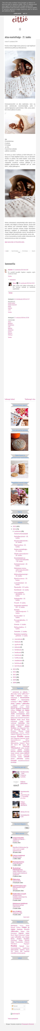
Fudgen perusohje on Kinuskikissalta (13, 242)
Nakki (18, 728)
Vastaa (10, 276)
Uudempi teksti (9, 399)
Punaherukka (14, 733)
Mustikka (13, 728)
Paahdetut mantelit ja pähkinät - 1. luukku (21, 635)
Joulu (13, 714)
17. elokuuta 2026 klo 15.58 (21, 317)
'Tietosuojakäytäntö (13, 1018)
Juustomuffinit (17, 881)
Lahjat (21, 721)
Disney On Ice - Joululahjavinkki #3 (24, 814)
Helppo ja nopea (22, 710)
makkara (19, 751)
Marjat (13, 726)
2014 (14, 529)
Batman (10, 328)
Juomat (18, 715)
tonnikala (13, 762)
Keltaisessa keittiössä (20, 903)
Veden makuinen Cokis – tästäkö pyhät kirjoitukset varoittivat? (20, 873)
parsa (22, 753)
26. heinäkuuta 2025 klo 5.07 (22, 299)
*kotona (27, 705)
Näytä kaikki (26, 917)
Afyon (9, 321)
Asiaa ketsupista (17, 863)
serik (9, 310)
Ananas (21, 707)
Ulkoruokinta (14, 743)
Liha (28, 723)
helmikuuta (18, 663)
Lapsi (27, 721)
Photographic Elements (28, 1024)
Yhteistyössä (15, 748)
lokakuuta (18, 642)
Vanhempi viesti (30, 399)
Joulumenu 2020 (17, 913)
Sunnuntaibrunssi (15, 740)
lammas (13, 751)
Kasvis (13, 719)
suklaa (27, 758)
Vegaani (13, 746)
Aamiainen (14, 707)
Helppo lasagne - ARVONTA (23, 803)
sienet (12, 758)
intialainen (13, 749)
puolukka (26, 755)
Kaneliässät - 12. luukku (21, 590)
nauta (12, 753)
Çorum (10, 331)
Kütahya (10, 335)
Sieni (12, 738)
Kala (16, 717)
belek (9, 306)
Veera (14, 283)
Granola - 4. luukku (20, 624)
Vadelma (22, 743)
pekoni (26, 753)
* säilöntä (14, 705)
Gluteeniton (25, 708)
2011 (14, 674)
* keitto (25, 695)
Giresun (10, 333)
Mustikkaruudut (17, 857)
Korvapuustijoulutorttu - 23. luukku (21, 541)
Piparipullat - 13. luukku (21, 587)
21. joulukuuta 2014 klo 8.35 (20, 269)
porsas (19, 755)
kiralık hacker (11, 303)
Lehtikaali (13, 723)
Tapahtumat (26, 741)
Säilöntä (13, 741)
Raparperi (13, 736)
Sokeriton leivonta (19, 738)
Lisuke (13, 725)
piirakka (13, 755)
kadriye (10, 308)
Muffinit (27, 726)
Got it (25, 13)
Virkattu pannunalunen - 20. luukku (21, 554)
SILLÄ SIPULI (17, 911)
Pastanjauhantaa (18, 862)
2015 (14, 526)
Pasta (23, 729)
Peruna (21, 731)
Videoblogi (26, 746)
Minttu (20, 726)
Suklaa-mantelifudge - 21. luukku (21, 550)
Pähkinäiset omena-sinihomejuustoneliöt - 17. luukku (21, 569)
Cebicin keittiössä (19, 855)
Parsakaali (17, 729)
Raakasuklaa (26, 734)
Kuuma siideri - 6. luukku (19, 616)
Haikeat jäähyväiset (23, 782)
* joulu (19, 694)
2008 (14, 682)
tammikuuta (18, 666)
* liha (19, 701)
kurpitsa (26, 750)
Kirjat (27, 719)
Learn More (17, 13)
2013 (14, 669)
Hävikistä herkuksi (17, 712)
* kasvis (18, 696)
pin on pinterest (25, 250)
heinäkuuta (18, 650)
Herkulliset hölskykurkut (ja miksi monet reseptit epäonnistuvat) (20, 849)
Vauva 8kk (17, 744)
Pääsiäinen (19, 734)
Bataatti (13, 708)
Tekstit (15, 1006)
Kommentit (16, 1009)
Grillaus (13, 710)
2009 (14, 680)
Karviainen (26, 717)
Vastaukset (13, 279)
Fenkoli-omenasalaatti (21, 533)
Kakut (12, 717)
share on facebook (15, 250)
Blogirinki (18, 708)
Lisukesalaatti (20, 725)
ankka (22, 748)
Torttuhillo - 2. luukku (20, 631)
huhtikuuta (18, 658)
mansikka (26, 751)
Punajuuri (22, 732)
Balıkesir (10, 323)
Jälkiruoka (25, 716)
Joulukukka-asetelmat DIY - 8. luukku (21, 606)
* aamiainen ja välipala (19, 692)
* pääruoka (25, 703)
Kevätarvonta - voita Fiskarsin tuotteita (24, 774)
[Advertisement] (20, 382)
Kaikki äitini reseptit (19, 894)
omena (17, 753)
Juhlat (12, 715)
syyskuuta (18, 644)
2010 (14, 677)
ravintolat (13, 756)
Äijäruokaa (16, 879)
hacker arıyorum (12, 305)
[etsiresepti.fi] (15, 1013)
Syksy (27, 740)
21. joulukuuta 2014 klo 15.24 (26, 283)
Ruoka (20, 736)
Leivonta (21, 723)
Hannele (10, 269)
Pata (28, 729)
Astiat (27, 707)
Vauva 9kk (25, 744)
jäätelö (20, 750)
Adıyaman (10, 330)
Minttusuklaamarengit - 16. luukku (21, 575)
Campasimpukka (18, 838)
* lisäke (25, 701)
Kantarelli (20, 717)
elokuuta (17, 647)
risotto (20, 756)
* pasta (17, 703)
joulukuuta (18, 531)
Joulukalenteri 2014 (22, 714)
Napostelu (23, 728)
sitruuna (20, 758)
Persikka (13, 731)
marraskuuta (19, 639)
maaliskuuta (18, 660)
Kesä (23, 719)
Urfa (9, 326)
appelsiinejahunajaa (19, 886)
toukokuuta (18, 655)
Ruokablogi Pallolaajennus (18, 868)
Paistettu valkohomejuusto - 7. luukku (21, 611)
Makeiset (27, 725)
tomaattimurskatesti (23, 760)
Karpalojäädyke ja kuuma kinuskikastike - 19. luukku (21, 559)
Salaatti (27, 736)
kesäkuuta (18, 652)
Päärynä (13, 734)
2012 (14, 672)
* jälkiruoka (24, 694)
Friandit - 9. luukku (20, 603)
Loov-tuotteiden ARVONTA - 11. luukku (19, 594)
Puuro (27, 733)
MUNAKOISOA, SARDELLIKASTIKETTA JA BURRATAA (20, 897)
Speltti (27, 738)
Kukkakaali (14, 721)
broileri (27, 748)
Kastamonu (11, 325)
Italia (28, 712)
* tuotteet (21, 705)
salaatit (26, 757)
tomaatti (14, 760)
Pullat (27, 731)
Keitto (19, 719)
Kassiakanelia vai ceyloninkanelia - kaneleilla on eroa (24, 795)
